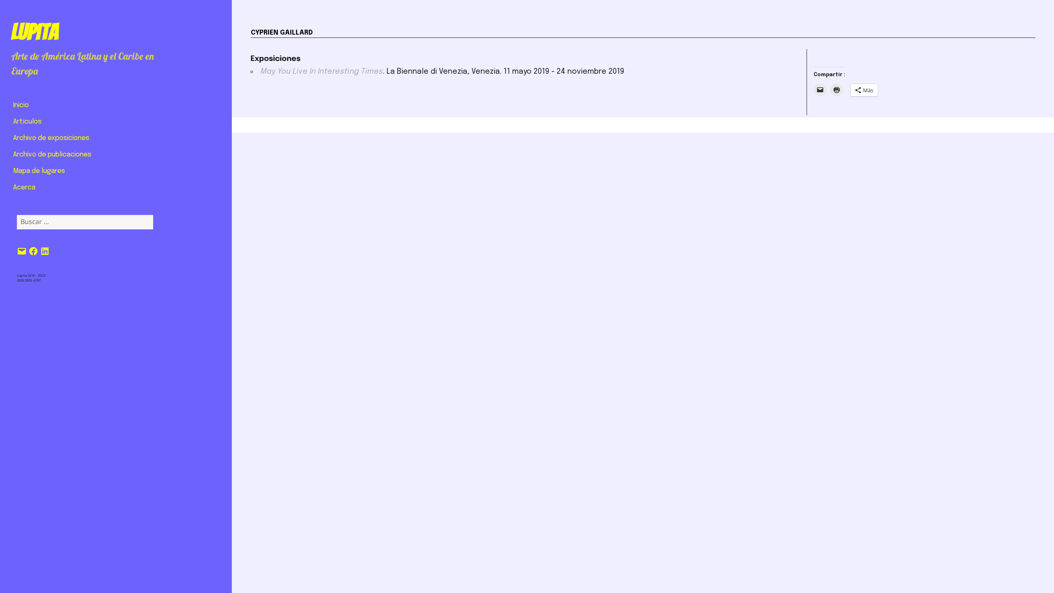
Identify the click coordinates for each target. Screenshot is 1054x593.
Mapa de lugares (39, 171)
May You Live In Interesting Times (322, 71)
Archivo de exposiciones (51, 138)
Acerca (24, 187)
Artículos (27, 121)
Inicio (21, 105)
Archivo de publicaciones (52, 154)
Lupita (34, 32)
